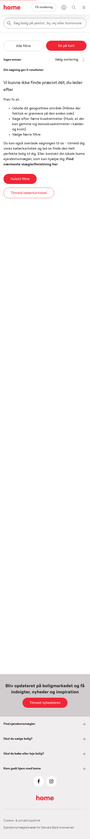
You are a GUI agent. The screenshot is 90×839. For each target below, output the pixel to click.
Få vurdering (44, 7)
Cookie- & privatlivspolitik (21, 820)
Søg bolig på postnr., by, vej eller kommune (48, 23)
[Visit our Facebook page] (38, 781)
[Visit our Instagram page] (51, 781)
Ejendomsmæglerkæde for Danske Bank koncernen (38, 827)
